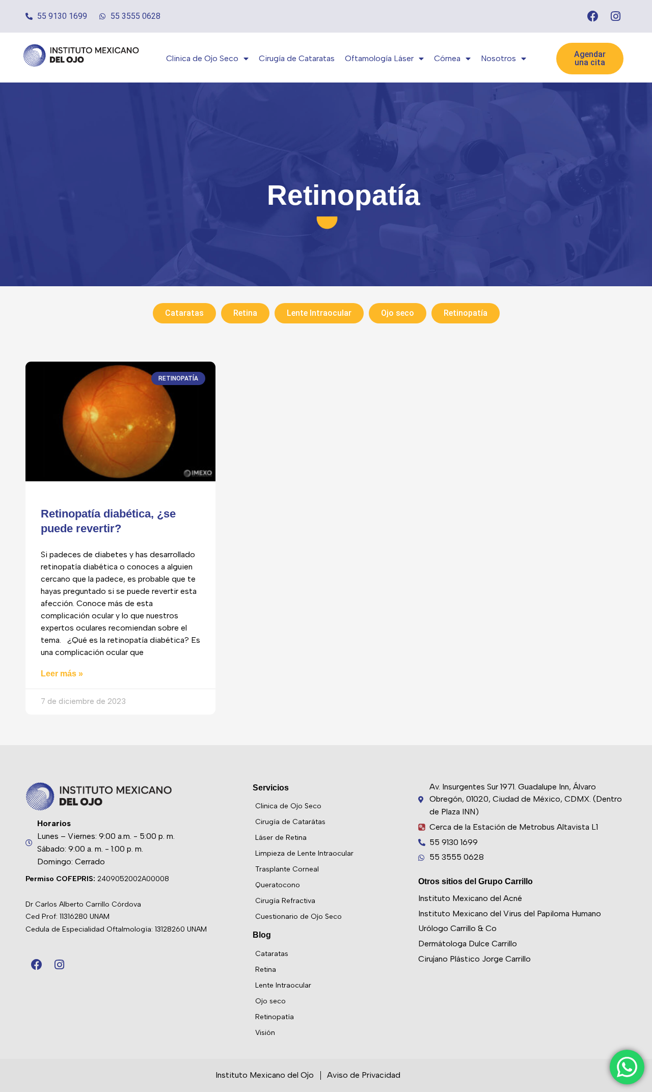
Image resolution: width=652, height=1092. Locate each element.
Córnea (447, 58)
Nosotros (498, 58)
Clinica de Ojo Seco (202, 58)
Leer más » (62, 673)
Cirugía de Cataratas (297, 58)
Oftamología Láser (379, 58)
